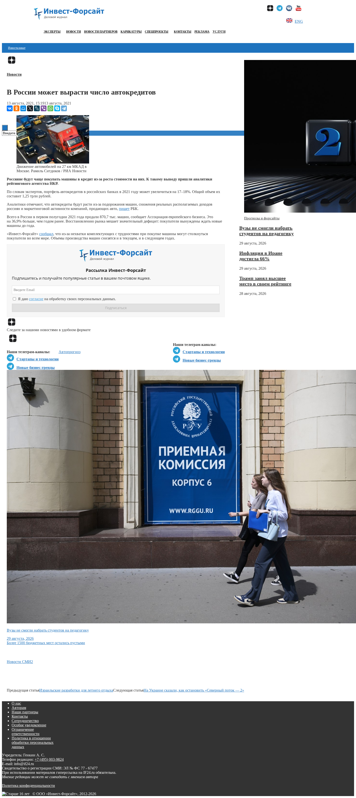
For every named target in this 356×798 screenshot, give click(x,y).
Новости (73, 31)
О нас (16, 703)
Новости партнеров (100, 31)
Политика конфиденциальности (28, 785)
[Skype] (57, 108)
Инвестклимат (16, 48)
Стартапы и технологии (204, 352)
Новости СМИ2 (20, 662)
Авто (63, 352)
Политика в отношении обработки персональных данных (33, 742)
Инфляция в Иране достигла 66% (260, 255)
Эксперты (52, 31)
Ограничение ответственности (25, 731)
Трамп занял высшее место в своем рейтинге (265, 281)
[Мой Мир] (23, 108)
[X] (30, 108)
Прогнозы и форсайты (261, 218)
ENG (299, 21)
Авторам (19, 708)
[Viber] (43, 108)
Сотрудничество (25, 721)
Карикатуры (131, 31)
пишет (124, 209)
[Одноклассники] (16, 108)
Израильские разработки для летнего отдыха (76, 690)
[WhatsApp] (50, 108)
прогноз (73, 352)
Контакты (182, 31)
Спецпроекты (156, 31)
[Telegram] (64, 108)
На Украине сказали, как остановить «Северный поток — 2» (194, 690)
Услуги (219, 31)
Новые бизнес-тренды (202, 360)
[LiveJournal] (37, 108)
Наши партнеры (25, 712)
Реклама (201, 31)
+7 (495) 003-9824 (49, 759)
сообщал (46, 234)
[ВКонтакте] (10, 108)
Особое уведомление (29, 725)
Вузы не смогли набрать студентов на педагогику (266, 230)
